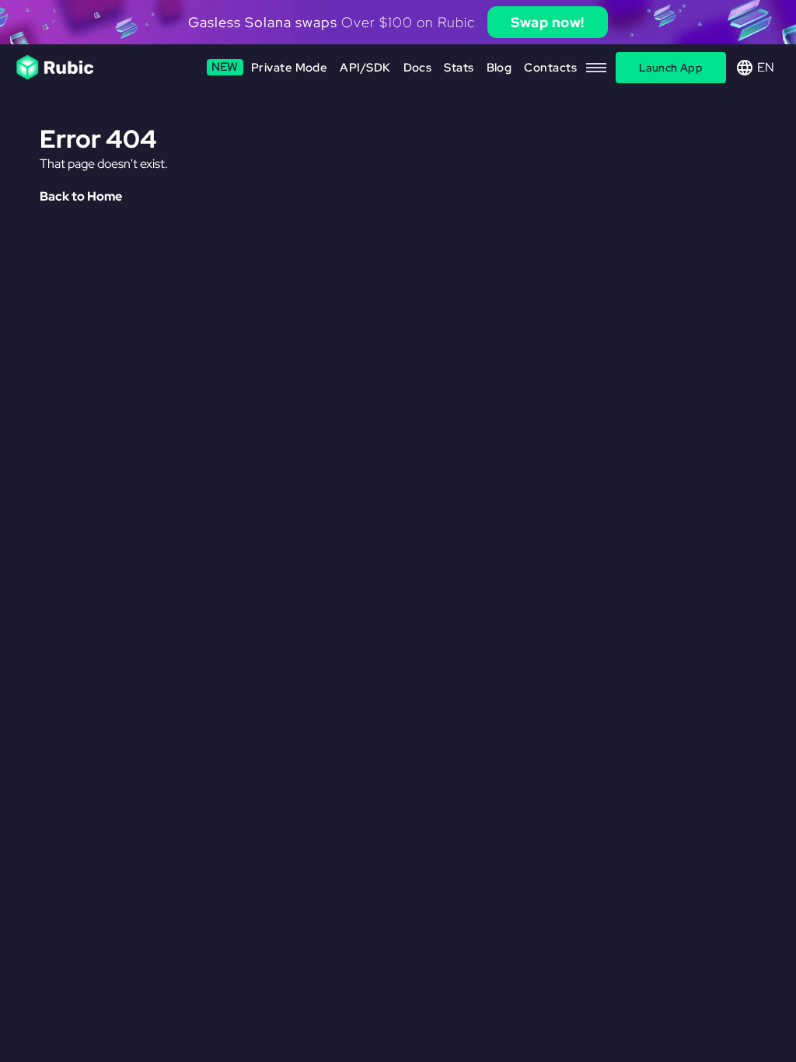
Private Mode (269, 67)
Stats (458, 67)
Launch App (671, 68)
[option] (398, 22)
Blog (499, 67)
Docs (417, 67)
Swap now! (548, 22)
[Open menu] (596, 68)
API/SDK (365, 67)
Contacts (550, 67)
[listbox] (398, 22)
